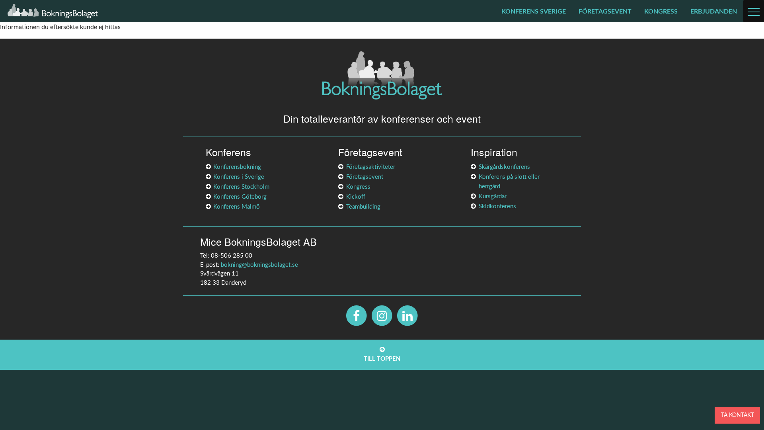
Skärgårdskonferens (504, 167)
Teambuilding (363, 207)
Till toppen (382, 359)
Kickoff (355, 197)
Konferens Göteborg (240, 197)
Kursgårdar (493, 196)
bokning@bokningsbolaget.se (259, 265)
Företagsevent (605, 11)
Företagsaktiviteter (370, 167)
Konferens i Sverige (238, 177)
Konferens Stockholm (241, 187)
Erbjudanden (713, 11)
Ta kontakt (737, 415)
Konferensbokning (237, 167)
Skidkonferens (497, 206)
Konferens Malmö (236, 207)
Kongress (661, 11)
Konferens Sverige (533, 11)
